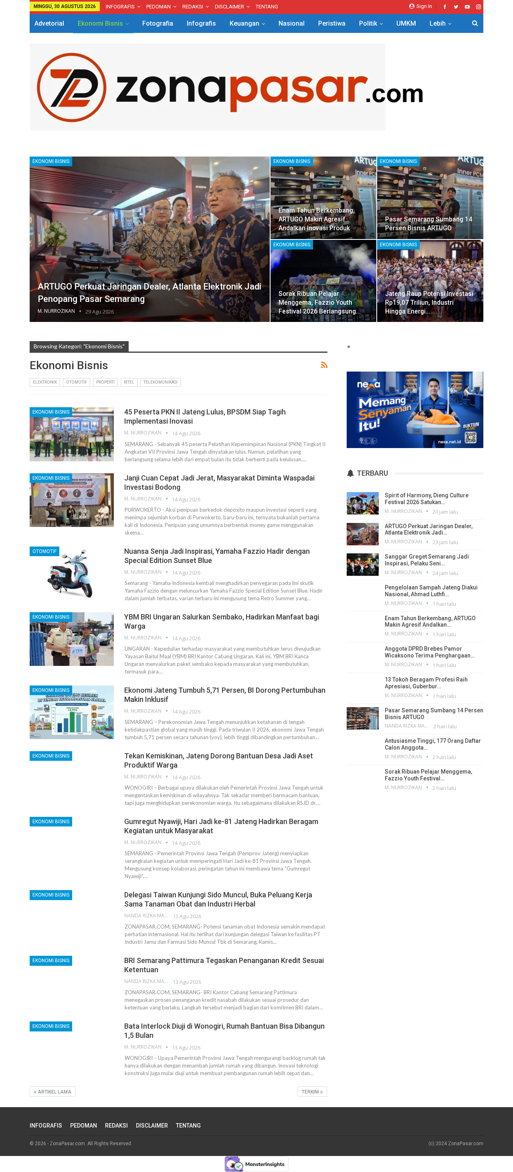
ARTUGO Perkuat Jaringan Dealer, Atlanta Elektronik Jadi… (429, 529)
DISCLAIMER (229, 7)
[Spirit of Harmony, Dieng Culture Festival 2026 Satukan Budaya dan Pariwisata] (363, 503)
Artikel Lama (53, 1092)
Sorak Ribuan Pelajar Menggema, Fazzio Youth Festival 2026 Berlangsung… (320, 302)
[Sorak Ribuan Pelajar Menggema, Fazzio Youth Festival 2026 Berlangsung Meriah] (324, 281)
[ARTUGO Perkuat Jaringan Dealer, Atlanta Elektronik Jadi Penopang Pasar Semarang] (150, 239)
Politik (368, 23)
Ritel (129, 382)
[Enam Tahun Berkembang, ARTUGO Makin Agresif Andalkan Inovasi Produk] (324, 197)
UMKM (406, 23)
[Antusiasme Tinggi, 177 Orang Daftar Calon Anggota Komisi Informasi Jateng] (363, 749)
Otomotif (76, 382)
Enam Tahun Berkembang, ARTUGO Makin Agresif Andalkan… (430, 621)
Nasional (292, 23)
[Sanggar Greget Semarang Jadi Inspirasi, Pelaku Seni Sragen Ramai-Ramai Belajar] (363, 564)
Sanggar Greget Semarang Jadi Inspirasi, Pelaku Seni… (427, 560)
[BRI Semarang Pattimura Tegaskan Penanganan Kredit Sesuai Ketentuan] (72, 982)
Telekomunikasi (160, 382)
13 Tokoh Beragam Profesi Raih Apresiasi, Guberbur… (426, 683)
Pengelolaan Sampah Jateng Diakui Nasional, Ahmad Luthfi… (431, 590)
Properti (105, 382)
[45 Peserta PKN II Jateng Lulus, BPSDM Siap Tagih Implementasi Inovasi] (72, 434)
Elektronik (45, 382)
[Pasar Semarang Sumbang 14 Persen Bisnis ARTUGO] (430, 197)
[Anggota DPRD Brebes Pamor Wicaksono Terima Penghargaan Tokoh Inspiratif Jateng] (363, 656)
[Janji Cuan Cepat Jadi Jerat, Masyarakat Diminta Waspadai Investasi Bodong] (72, 500)
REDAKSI (192, 7)
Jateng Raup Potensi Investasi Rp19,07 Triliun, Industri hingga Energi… (429, 302)
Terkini (311, 1092)
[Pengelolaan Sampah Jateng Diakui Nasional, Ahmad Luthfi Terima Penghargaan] (363, 595)
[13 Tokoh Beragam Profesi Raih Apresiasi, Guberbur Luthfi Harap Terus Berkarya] (363, 687)
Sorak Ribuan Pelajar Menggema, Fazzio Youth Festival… (428, 775)
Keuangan (244, 23)
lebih (438, 23)
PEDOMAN (158, 7)
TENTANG (267, 7)
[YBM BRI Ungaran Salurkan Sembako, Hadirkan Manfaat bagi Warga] (72, 639)
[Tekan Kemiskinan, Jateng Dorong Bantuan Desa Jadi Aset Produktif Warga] (72, 778)
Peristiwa (331, 23)
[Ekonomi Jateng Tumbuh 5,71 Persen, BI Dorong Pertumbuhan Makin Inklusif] (72, 712)
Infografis (201, 23)
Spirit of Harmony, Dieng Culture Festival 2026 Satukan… (427, 498)
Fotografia (157, 23)
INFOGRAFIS (120, 7)
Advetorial (49, 23)
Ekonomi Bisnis (100, 23)
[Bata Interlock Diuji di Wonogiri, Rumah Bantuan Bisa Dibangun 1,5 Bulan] (72, 1048)
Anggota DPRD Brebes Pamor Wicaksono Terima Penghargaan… (430, 652)
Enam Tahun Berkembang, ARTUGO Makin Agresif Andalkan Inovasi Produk (317, 219)
